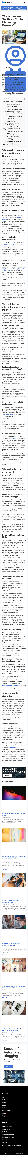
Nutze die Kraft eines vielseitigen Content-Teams (14, 117)
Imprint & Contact (7, 1126)
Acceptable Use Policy (8, 1137)
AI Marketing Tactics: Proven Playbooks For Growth (11, 944)
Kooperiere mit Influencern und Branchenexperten (14, 142)
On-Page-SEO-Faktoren (10, 414)
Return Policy (5, 1140)
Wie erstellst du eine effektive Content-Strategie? (14, 102)
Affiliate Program (6, 1110)
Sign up (4, 1105)
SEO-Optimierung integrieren (13, 111)
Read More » (4, 825)
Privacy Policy (6, 1129)
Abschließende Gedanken (10, 145)
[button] (25, 2)
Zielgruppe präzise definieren (13, 104)
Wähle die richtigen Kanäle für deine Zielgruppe (15, 132)
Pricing (4, 1102)
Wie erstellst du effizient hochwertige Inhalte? (13, 113)
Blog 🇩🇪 (4, 1116)
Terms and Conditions (8, 1134)
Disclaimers (5, 1142)
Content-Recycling (14, 438)
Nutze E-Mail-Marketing (12, 139)
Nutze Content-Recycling (12, 126)
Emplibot (12, 747)
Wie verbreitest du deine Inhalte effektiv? (12, 129)
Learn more (22, 9)
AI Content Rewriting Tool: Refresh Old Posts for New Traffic (13, 987)
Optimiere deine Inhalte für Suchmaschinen (13, 124)
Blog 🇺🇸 (4, 1113)
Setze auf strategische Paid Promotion (13, 137)
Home (3, 1097)
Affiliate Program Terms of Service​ (11, 1145)
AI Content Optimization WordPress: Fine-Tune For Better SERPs (13, 1029)
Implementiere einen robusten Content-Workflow (13, 120)
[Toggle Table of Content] (22, 99)
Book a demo (5, 1100)
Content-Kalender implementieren (14, 109)
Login (3, 1108)
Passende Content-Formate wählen (15, 108)
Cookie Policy (5, 1132)
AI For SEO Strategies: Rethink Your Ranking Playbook (12, 901)
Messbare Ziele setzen (12, 106)
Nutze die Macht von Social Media (14, 135)
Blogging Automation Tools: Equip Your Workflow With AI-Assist (14, 857)
